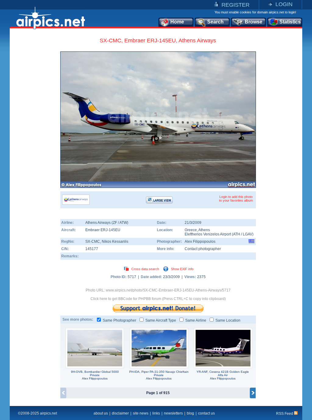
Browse (253, 21)
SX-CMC (92, 241)
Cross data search (145, 269)
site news (140, 413)
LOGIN (283, 4)
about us (101, 413)
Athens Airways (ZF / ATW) (106, 223)
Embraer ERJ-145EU (102, 230)
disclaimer (120, 413)
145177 (91, 249)
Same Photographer (119, 320)
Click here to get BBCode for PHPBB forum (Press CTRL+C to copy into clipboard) (158, 299)
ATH (236, 234)
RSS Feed (285, 413)
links (156, 413)
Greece (191, 230)
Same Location (227, 320)
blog (190, 413)
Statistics (290, 21)
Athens (204, 230)
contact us (206, 413)
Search (215, 21)
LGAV (247, 234)
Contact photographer (203, 249)
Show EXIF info (182, 269)
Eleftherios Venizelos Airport (208, 234)
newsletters (173, 413)
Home (177, 21)
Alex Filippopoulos (200, 241)
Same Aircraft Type (160, 320)
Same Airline (195, 320)
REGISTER (236, 5)
